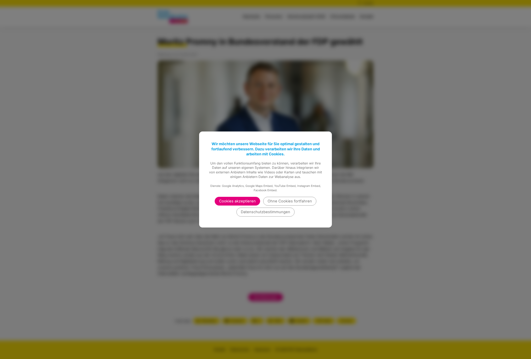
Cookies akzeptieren (237, 201)
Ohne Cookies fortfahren (290, 201)
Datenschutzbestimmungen (265, 212)
